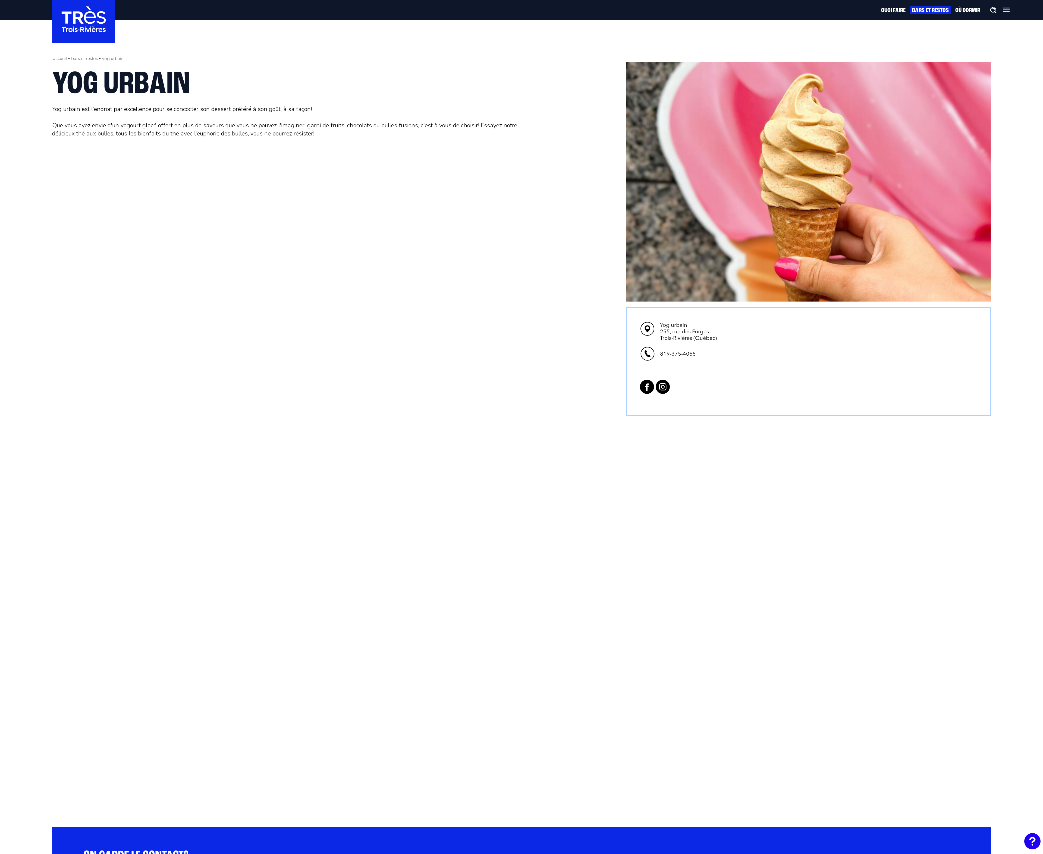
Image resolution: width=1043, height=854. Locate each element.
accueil (60, 58)
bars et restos (84, 58)
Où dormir (967, 10)
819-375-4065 (678, 353)
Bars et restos (930, 10)
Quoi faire (893, 10)
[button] (1006, 10)
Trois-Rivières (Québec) (688, 331)
